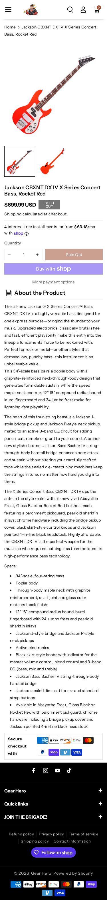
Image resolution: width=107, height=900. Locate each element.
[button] (8, 9)
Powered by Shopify (73, 873)
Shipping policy (35, 841)
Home (10, 27)
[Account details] (83, 9)
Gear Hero (41, 873)
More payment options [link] (53, 282)
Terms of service (83, 834)
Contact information (72, 841)
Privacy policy (51, 834)
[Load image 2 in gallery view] (53, 161)
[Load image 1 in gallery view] (19, 161)
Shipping (13, 214)
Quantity (12, 243)
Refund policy (21, 834)
